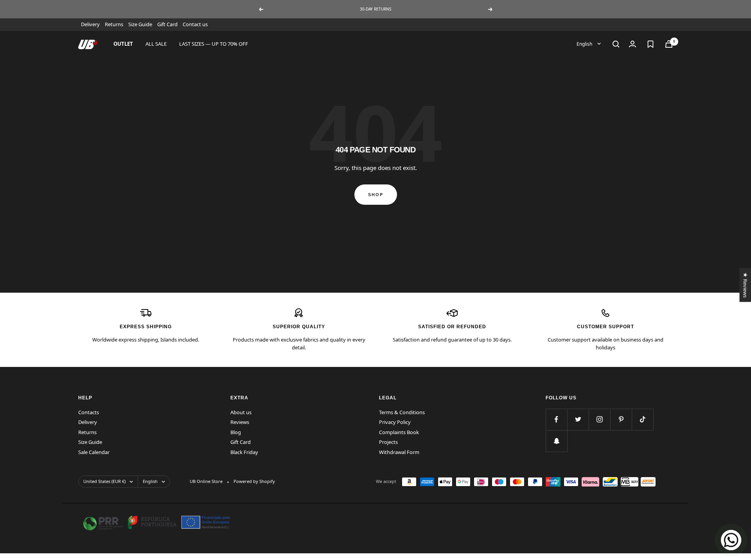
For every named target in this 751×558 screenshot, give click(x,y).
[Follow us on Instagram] (599, 419)
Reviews (239, 422)
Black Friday (244, 452)
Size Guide (140, 24)
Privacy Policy (395, 422)
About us (241, 412)
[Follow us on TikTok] (642, 419)
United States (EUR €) (104, 481)
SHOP (375, 194)
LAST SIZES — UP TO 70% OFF (213, 43)
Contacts (88, 412)
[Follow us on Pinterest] (621, 419)
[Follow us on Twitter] (578, 419)
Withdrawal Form (399, 452)
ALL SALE (156, 43)
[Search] (616, 44)
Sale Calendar (94, 452)
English (585, 43)
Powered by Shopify (254, 481)
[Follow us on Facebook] (556, 419)
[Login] (632, 44)
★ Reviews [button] (745, 284)
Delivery (90, 24)
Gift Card (167, 24)
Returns (114, 24)
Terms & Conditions (402, 412)
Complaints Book (399, 432)
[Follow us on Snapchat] (556, 441)
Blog (235, 432)
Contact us (195, 24)
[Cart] (669, 44)
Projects (388, 441)
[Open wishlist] (650, 44)
